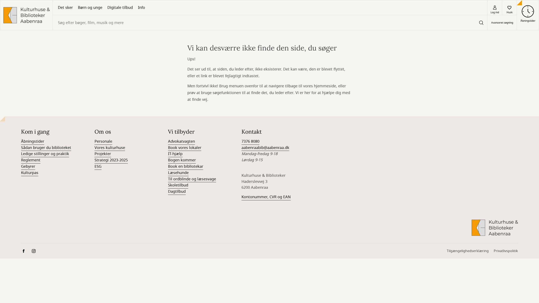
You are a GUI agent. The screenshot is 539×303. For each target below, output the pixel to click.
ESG (98, 166)
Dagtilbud (177, 191)
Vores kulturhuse (110, 147)
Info (141, 7)
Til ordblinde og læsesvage (192, 179)
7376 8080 (250, 141)
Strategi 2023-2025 (111, 160)
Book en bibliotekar (185, 166)
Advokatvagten (181, 141)
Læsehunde (178, 172)
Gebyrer (28, 166)
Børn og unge (90, 7)
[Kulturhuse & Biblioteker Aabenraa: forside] (26, 15)
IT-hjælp (175, 154)
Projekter (103, 154)
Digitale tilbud (120, 7)
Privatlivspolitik (506, 251)
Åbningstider (32, 141)
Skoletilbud (178, 185)
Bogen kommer (182, 160)
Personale (103, 141)
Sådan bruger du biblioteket (46, 147)
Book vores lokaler (184, 147)
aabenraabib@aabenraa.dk (265, 147)
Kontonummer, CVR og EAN (266, 197)
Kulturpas (29, 172)
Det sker (65, 7)
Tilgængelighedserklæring (468, 251)
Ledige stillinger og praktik (45, 154)
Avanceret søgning (502, 23)
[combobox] (270, 22)
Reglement (30, 160)
